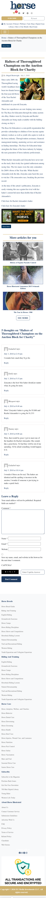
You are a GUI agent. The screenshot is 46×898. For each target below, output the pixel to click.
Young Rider (5, 793)
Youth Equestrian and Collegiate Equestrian (16, 652)
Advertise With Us (7, 820)
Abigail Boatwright (12, 75)
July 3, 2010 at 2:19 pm (13, 353)
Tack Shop (30, 24)
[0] (14, 13)
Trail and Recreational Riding (11, 644)
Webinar (23, 24)
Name (4, 538)
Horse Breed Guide (8, 606)
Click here (5, 201)
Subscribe (12, 18)
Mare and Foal (6, 759)
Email (4, 544)
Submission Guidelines (9, 815)
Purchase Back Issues (8, 781)
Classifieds (5, 840)
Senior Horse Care (7, 767)
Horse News (6, 46)
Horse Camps (6, 623)
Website (4, 549)
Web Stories (5, 845)
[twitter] (23, 13)
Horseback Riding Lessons (10, 635)
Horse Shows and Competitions (12, 631)
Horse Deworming (7, 721)
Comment (6, 508)
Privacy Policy (6, 828)
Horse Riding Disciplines (10, 627)
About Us (4, 807)
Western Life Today (8, 797)
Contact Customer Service (10, 811)
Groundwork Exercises (9, 619)
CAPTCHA (6, 565)
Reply (6, 362)
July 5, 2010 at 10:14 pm (13, 470)
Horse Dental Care (7, 717)
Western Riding (6, 648)
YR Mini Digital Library (10, 789)
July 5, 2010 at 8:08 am (13, 433)
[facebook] (19, 13)
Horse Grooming (7, 725)
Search (35, 18)
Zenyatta (23, 104)
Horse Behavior (6, 713)
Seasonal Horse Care (8, 763)
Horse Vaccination (7, 755)
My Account (7, 24)
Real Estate (33, 27)
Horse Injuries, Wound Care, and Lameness (16, 738)
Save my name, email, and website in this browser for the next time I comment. (21, 558)
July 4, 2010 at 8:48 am (13, 406)
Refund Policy (6, 836)
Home (3, 37)
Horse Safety (5, 750)
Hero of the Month (21, 27)
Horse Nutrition (6, 742)
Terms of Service (7, 832)
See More (23, 317)
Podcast (16, 24)
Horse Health (6, 730)
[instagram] (31, 13)
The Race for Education (13, 112)
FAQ (3, 824)
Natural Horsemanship (9, 640)
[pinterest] (27, 13)
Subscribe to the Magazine (10, 777)
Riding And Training (8, 610)
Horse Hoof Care (7, 734)
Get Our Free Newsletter (10, 785)
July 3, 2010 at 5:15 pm (13, 378)
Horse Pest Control (8, 746)
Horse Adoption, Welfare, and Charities (15, 709)
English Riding (6, 615)
